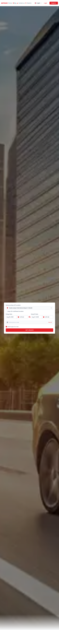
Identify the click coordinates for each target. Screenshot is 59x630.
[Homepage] (4, 3)
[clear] (51, 308)
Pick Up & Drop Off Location (13, 305)
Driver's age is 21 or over (13, 326)
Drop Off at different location (16, 311)
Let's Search (30, 330)
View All (50, 322)
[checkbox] (6, 311)
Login (45, 3)
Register (53, 3)
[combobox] (38, 3)
